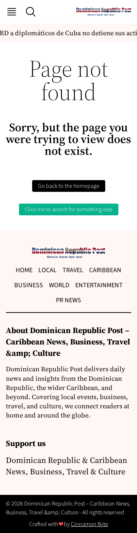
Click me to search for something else (69, 209)
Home (24, 270)
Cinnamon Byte (89, 524)
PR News (68, 300)
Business (28, 285)
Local (47, 270)
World (59, 285)
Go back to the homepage (68, 186)
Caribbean (105, 270)
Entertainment (99, 285)
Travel (72, 270)
